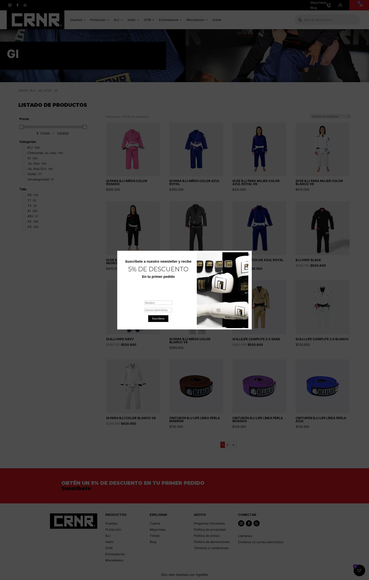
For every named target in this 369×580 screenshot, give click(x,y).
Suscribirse (158, 318)
